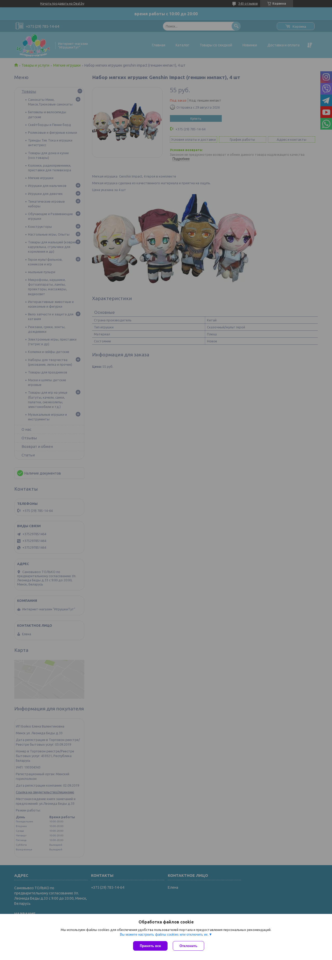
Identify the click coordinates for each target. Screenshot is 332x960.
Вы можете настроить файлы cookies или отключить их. (164, 934)
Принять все (150, 946)
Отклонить (188, 946)
